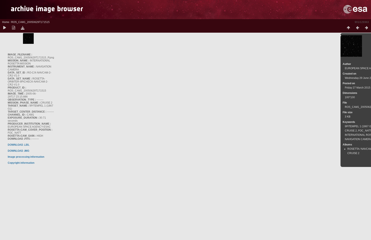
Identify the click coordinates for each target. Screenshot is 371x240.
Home (5, 22)
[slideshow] (4, 28)
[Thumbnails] (348, 28)
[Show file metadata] (13, 28)
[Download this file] (22, 28)
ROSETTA (353, 148)
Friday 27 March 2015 (357, 87)
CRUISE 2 (351, 130)
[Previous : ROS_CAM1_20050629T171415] (357, 28)
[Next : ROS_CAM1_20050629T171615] (366, 28)
